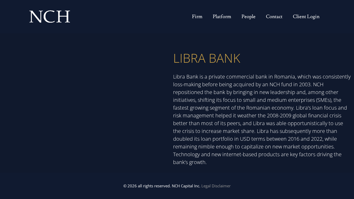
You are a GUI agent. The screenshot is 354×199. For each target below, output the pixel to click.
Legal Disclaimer (216, 185)
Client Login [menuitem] (306, 16)
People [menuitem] (249, 16)
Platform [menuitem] (222, 16)
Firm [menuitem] (197, 16)
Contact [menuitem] (274, 16)
